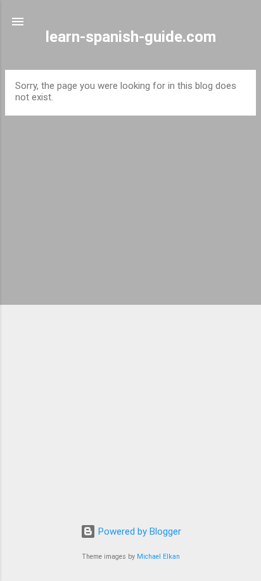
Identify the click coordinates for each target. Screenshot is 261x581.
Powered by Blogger (138, 531)
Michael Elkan (158, 556)
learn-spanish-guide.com (131, 37)
